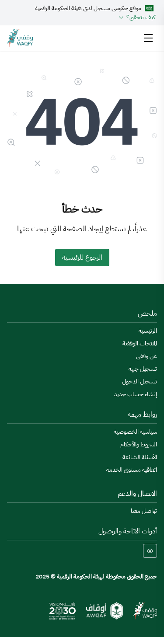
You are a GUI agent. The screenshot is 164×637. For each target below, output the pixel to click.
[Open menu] (148, 38)
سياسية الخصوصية (135, 431)
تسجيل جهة (143, 368)
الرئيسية (148, 330)
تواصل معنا (144, 510)
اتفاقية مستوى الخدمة (131, 469)
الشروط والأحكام (138, 444)
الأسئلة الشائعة (139, 457)
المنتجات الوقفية (139, 343)
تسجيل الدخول (139, 381)
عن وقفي (146, 356)
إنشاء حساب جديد (135, 394)
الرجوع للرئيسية (82, 257)
